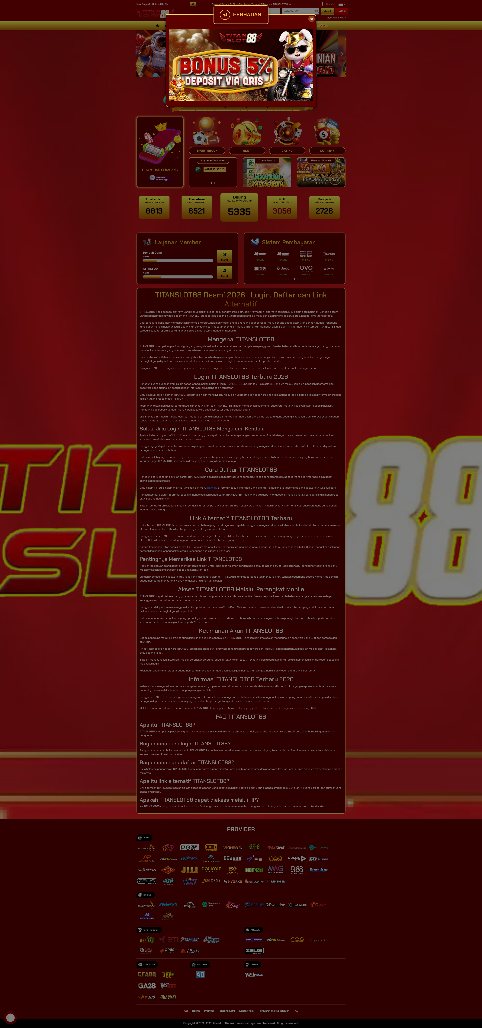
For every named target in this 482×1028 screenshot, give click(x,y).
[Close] (311, 19)
